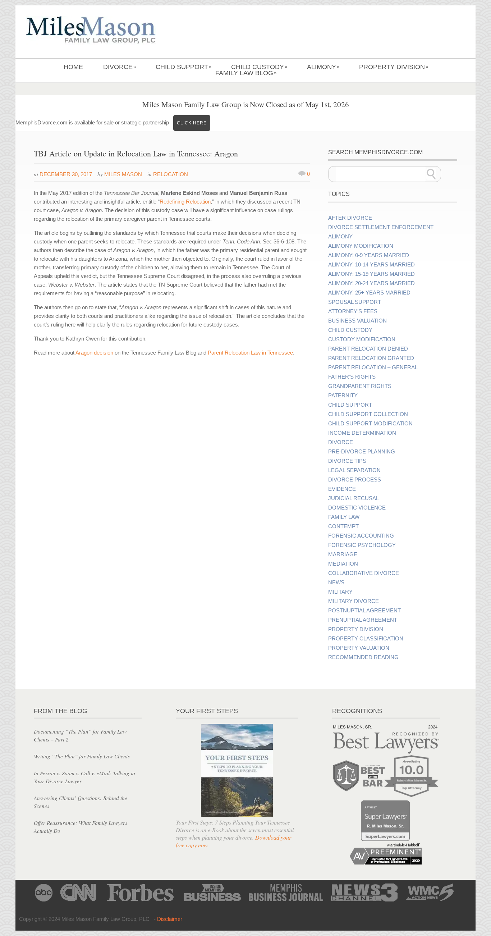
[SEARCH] (431, 174)
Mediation (343, 564)
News (336, 582)
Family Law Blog (246, 73)
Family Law (343, 517)
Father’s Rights (352, 377)
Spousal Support (354, 302)
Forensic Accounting (361, 536)
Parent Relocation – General (373, 367)
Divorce (119, 66)
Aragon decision (94, 353)
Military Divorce (353, 601)
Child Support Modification (370, 423)
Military (340, 592)
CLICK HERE (192, 122)
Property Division (393, 66)
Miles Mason (123, 174)
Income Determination (362, 433)
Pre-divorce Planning (361, 452)
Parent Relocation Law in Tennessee (250, 353)
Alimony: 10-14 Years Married (371, 265)
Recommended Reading (363, 657)
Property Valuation (358, 648)
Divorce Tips (347, 461)
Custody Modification (361, 339)
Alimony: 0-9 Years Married (368, 255)
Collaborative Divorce (363, 573)
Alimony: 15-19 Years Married (371, 274)
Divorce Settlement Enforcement (380, 227)
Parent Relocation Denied (368, 349)
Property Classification (365, 638)
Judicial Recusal (353, 498)
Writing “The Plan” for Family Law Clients (82, 756)
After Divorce (350, 218)
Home (73, 66)
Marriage (342, 554)
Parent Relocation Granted (371, 358)
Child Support (184, 66)
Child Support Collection (368, 414)
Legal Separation (354, 470)
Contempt (343, 526)
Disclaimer (169, 919)
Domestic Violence (357, 508)
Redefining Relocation (185, 201)
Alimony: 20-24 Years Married (371, 283)
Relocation (170, 174)
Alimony (323, 66)
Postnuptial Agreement (364, 610)
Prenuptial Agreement (362, 620)
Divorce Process (354, 480)
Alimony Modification (360, 246)
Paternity (343, 395)
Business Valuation (357, 321)
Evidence (342, 489)
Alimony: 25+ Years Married (369, 293)
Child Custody (259, 66)
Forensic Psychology (362, 545)
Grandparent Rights (359, 386)
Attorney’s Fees (352, 311)
